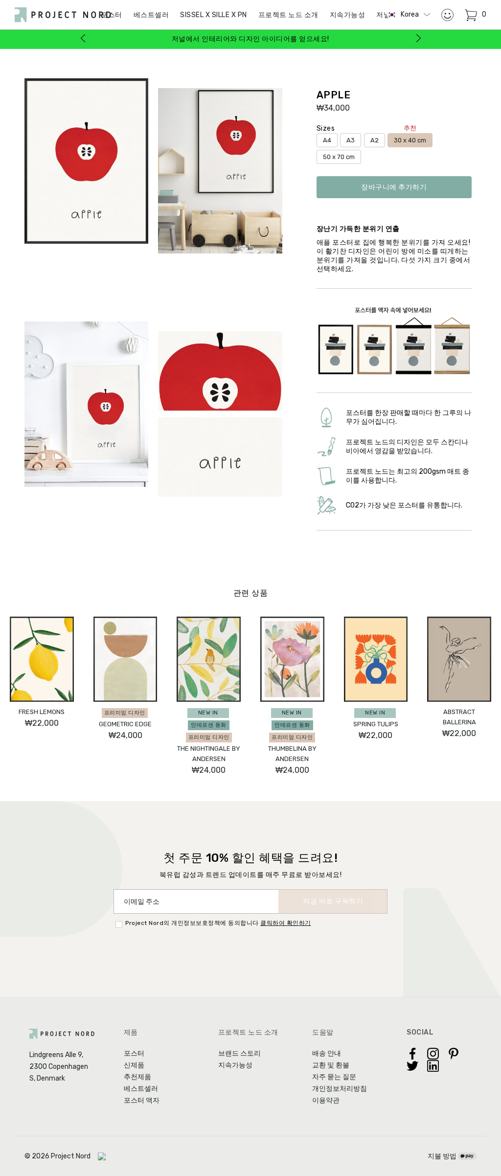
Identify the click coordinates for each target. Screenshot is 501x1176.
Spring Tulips (375, 724)
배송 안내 (326, 1053)
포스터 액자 (141, 1100)
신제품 (134, 1065)
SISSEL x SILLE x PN (213, 15)
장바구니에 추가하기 (394, 187)
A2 (374, 140)
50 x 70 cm (339, 157)
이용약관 (326, 1100)
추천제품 (137, 1077)
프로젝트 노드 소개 (288, 15)
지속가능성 (347, 15)
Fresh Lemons (42, 711)
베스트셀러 (151, 15)
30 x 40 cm (410, 138)
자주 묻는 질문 (334, 1077)
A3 (350, 140)
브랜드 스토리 (239, 1053)
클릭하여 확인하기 (285, 923)
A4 (327, 140)
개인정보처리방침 (339, 1088)
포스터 (134, 1053)
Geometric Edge (125, 724)
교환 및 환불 (330, 1065)
